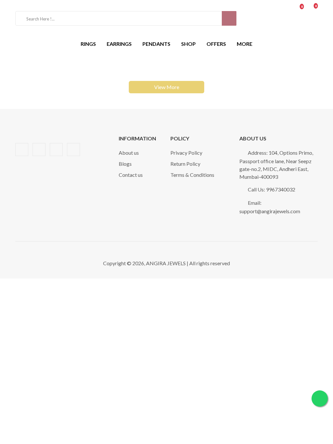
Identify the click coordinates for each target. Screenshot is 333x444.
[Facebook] (21, 149)
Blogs (125, 164)
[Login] (283, 18)
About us (129, 153)
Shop (188, 44)
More (244, 44)
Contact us (131, 175)
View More (166, 87)
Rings (88, 44)
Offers (216, 44)
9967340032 (280, 189)
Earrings (119, 44)
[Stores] (268, 18)
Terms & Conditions (192, 175)
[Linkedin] (39, 149)
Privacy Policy (186, 153)
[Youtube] (56, 149)
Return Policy (185, 164)
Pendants (156, 44)
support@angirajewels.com (269, 211)
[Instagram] (73, 149)
